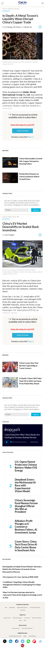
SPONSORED (6, 559)
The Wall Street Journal (15, 636)
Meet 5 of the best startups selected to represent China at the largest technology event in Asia (22, 595)
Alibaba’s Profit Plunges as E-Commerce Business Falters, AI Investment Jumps (26, 526)
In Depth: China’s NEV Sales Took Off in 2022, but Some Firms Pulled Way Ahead (30, 381)
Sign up (36, 210)
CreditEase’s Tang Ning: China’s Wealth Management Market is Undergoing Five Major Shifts (22, 584)
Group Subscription (35, 607)
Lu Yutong (8, 27)
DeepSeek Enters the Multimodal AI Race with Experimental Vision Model (25, 485)
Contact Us (27, 617)
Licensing (22, 610)
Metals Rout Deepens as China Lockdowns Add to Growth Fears (29, 176)
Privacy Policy (16, 628)
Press (20, 620)
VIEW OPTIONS (22, 131)
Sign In (31, 137)
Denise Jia (28, 27)
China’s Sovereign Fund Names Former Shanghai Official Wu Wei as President (26, 506)
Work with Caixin (36, 617)
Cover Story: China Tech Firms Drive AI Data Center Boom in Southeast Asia (26, 546)
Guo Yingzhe (9, 235)
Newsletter (12, 607)
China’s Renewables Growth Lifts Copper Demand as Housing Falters (30, 161)
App (6, 607)
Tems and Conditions (27, 628)
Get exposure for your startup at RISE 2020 (20, 577)
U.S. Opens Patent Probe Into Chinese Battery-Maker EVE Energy (26, 466)
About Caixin (7, 617)
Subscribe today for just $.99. (22, 125)
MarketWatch (32, 636)
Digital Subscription (22, 607)
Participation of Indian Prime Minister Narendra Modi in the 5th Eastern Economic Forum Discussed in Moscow (22, 569)
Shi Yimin (17, 27)
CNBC (25, 636)
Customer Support (17, 617)
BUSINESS (6, 11)
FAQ (25, 620)
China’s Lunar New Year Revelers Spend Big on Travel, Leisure (29, 365)
